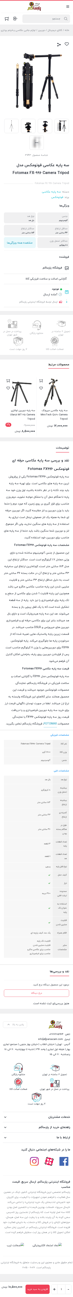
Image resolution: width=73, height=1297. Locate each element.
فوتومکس (57, 197)
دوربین (41, 30)
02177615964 (56, 1034)
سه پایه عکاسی (51, 192)
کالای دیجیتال (55, 30)
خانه (67, 30)
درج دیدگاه (36, 993)
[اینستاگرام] (34, 1161)
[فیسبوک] (64, 1161)
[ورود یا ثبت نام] (15, 18)
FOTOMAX (50, 724)
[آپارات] (49, 1161)
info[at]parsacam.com (50, 1039)
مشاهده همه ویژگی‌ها (20, 243)
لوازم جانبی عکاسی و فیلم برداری (18, 30)
